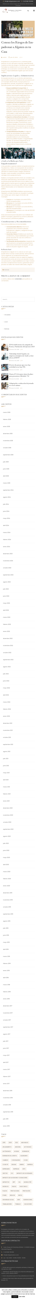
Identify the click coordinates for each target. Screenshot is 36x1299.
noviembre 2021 (8, 730)
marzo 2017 (6, 1069)
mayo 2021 (6, 773)
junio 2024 (6, 511)
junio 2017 (6, 1048)
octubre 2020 (7, 822)
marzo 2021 (6, 787)
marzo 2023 (6, 617)
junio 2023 (6, 596)
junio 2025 (6, 469)
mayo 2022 (6, 688)
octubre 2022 (7, 652)
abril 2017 (6, 1062)
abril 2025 (6, 476)
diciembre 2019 (7, 893)
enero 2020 (6, 886)
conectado (18, 279)
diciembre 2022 (7, 638)
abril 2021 (5, 780)
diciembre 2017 (7, 1006)
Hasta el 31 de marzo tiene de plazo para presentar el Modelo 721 (21, 375)
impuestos (6, 1182)
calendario (24, 1156)
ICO (12, 1173)
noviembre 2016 (8, 1098)
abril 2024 (6, 525)
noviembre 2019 (8, 900)
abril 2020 (6, 864)
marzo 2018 (6, 985)
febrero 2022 (7, 709)
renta (20, 1195)
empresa (30, 1164)
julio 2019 (5, 928)
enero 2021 (6, 801)
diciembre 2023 (7, 554)
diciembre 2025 (7, 433)
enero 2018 (6, 999)
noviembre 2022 (8, 645)
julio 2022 (6, 674)
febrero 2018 (7, 992)
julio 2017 (5, 1041)
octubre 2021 (7, 737)
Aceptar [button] (14, 1296)
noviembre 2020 (8, 815)
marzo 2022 (6, 702)
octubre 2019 (7, 907)
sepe (18, 1200)
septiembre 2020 (8, 829)
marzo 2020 (6, 871)
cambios (5, 1160)
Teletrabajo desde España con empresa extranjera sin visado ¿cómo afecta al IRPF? (21, 356)
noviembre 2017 (8, 1013)
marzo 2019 (6, 956)
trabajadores (7, 1204)
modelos (5, 1186)
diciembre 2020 (8, 808)
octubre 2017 (7, 1020)
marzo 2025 (6, 483)
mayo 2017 (6, 1055)
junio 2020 (6, 850)
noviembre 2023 (8, 561)
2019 (4, 1142)
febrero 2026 (7, 419)
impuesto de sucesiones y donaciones (15, 1178)
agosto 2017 (6, 1034)
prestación (26, 1191)
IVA (19, 1182)
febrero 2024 (7, 539)
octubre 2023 (7, 568)
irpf (14, 1182)
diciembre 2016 (7, 1091)
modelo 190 (27, 1182)
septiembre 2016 (8, 1112)
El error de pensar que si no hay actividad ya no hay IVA (19, 366)
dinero (22, 1164)
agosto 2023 (7, 582)
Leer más (22, 1296)
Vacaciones (28, 1204)
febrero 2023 (7, 624)
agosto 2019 (6, 921)
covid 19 (5, 1164)
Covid (26, 1160)
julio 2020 (6, 843)
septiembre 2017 (8, 1027)
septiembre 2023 (8, 575)
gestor (5, 1173)
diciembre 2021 (7, 723)
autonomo (27, 1147)
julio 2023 (6, 589)
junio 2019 (6, 935)
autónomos (7, 1151)
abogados (24, 1142)
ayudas (16, 1151)
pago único (23, 1186)
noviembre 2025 (8, 441)
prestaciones (15, 1191)
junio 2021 (6, 766)
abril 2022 (6, 695)
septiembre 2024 (8, 490)
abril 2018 (6, 977)
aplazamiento (7, 1147)
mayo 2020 (6, 857)
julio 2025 (6, 462)
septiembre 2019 (8, 914)
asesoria (18, 1147)
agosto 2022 (7, 667)
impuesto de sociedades (24, 1173)
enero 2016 (6, 1126)
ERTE (24, 1169)
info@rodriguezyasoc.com (11, 1255)
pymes (4, 1195)
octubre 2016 (7, 1105)
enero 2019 (6, 970)
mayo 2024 (6, 518)
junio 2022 (6, 681)
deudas (14, 1164)
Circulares (7, 315)
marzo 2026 (6, 412)
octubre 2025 (7, 448)
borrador (25, 1151)
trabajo (18, 1204)
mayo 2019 (6, 942)
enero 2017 (6, 1083)
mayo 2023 (6, 603)
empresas (16, 1169)
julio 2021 (5, 758)
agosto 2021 (6, 751)
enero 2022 (6, 716)
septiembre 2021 (8, 744)
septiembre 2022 (8, 660)
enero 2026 (6, 426)
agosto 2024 (7, 497)
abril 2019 (6, 949)
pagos (14, 1186)
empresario (6, 1169)
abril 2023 (6, 610)
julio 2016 (5, 1119)
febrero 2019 (7, 963)
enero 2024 (6, 546)
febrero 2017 (7, 1076)
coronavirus (16, 1160)
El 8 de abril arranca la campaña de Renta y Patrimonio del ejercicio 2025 (22, 345)
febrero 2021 (6, 794)
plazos (5, 1191)
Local (6, 322)
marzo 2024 (6, 532)
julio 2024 (6, 504)
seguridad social (8, 1200)
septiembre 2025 (8, 455)
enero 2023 (6, 631)
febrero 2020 (7, 879)
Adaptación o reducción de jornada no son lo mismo (21, 384)
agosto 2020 (7, 836)
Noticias (6, 270)
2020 (10, 1142)
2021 (16, 1142)
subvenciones (27, 1200)
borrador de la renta (10, 1156)
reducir (12, 1195)
